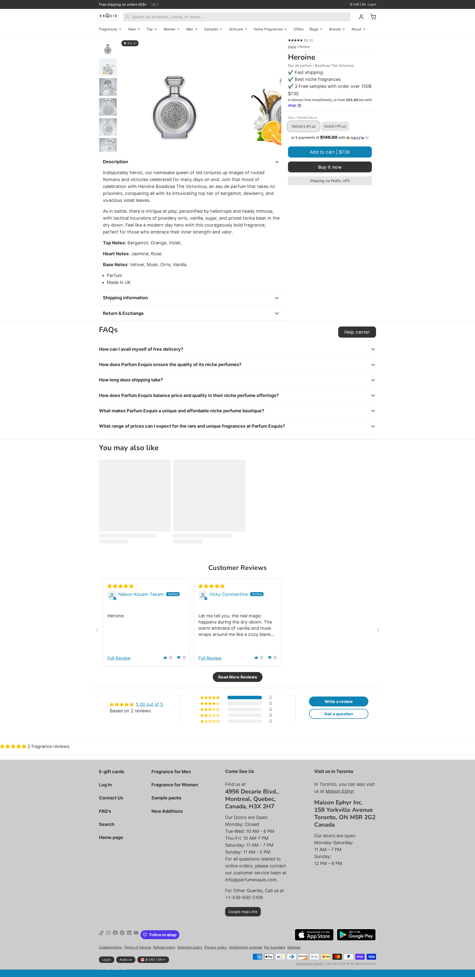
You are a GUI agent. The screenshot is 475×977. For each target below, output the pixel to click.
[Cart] (371, 17)
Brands (335, 29)
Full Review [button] (119, 658)
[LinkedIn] (129, 934)
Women (169, 29)
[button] (330, 137)
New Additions (167, 811)
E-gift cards (111, 771)
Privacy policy (215, 947)
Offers (298, 29)
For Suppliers (274, 947)
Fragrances (108, 29)
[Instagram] (108, 934)
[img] (120, 586)
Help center (357, 332)
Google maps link (243, 911)
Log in (372, 4)
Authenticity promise (245, 947)
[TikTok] (101, 934)
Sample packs (166, 797)
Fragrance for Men (171, 771)
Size (302, 117)
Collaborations (110, 947)
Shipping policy (189, 947)
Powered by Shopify (310, 963)
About (356, 29)
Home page (111, 837)
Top (149, 29)
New (132, 29)
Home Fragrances (268, 29)
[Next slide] (273, 94)
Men (189, 29)
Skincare (236, 29)
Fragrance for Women (174, 784)
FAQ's (105, 811)
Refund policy (164, 947)
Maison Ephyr (340, 791)
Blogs (313, 29)
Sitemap (294, 947)
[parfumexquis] (108, 17)
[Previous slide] (127, 94)
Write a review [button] (339, 701)
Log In (105, 784)
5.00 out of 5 (149, 704)
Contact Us (111, 797)
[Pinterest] (122, 934)
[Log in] (359, 17)
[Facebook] (115, 934)
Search (106, 824)
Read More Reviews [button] (237, 677)
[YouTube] (136, 934)
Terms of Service (137, 947)
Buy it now (330, 167)
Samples (211, 29)
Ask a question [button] (338, 713)
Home (292, 46)
